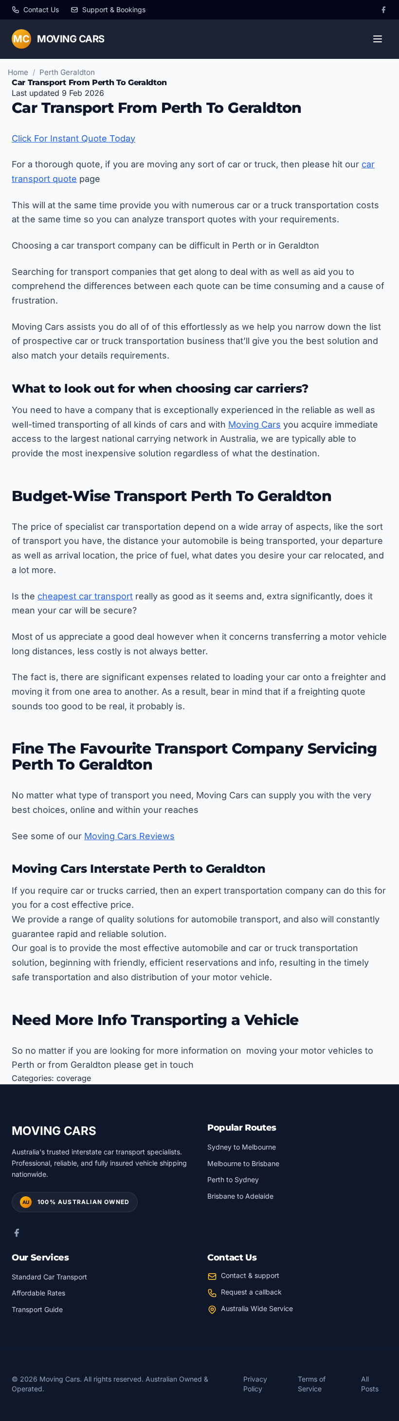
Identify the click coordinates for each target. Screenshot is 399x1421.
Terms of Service (312, 1384)
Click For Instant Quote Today (73, 138)
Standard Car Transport (49, 1277)
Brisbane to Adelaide (240, 1196)
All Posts (370, 1384)
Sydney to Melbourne (241, 1147)
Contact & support (250, 1275)
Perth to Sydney (233, 1179)
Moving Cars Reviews (129, 836)
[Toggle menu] (377, 39)
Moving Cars (254, 424)
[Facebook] (383, 10)
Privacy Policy (255, 1384)
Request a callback (251, 1292)
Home (18, 72)
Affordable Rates (38, 1293)
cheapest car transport (85, 596)
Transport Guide (37, 1309)
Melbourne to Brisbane (243, 1163)
